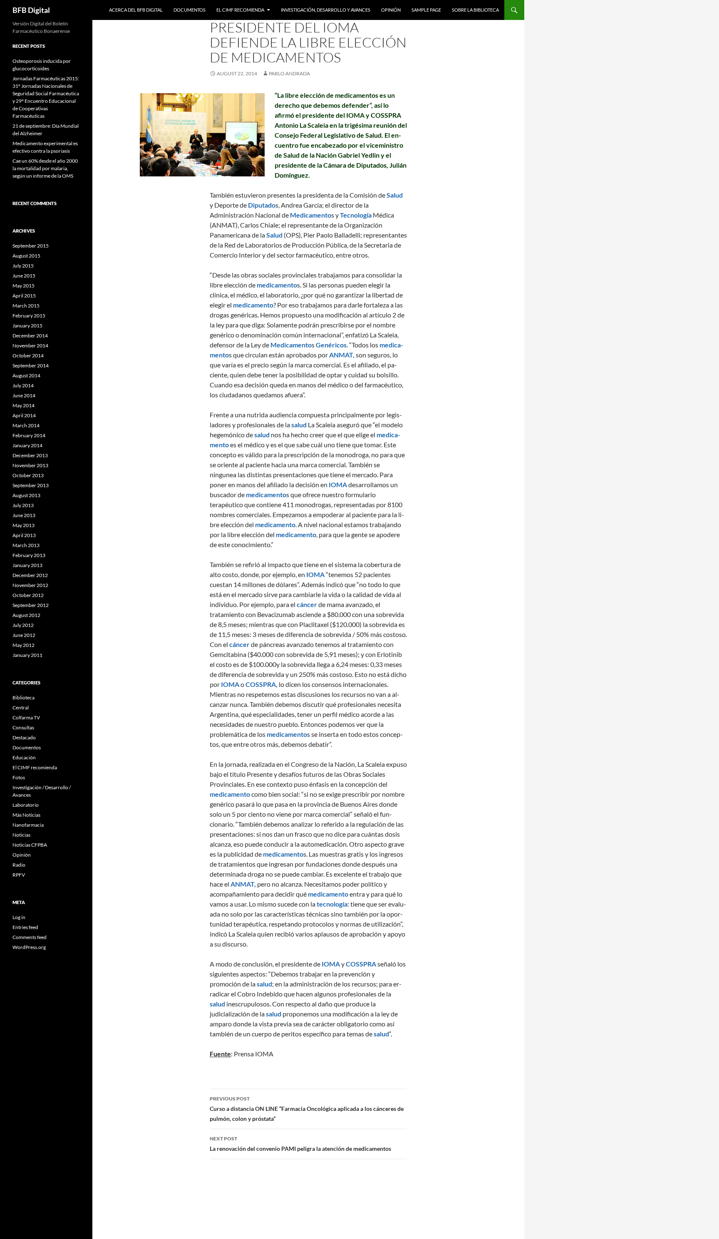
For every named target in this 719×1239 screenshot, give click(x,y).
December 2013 (30, 455)
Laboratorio (25, 805)
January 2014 (27, 445)
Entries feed (25, 927)
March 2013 (26, 545)
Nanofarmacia (28, 825)
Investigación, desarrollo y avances (325, 9)
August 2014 (26, 375)
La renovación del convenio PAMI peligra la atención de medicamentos (300, 1143)
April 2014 (24, 415)
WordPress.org (29, 947)
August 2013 (26, 495)
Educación (24, 757)
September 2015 (30, 246)
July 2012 (23, 625)
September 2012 (30, 605)
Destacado (24, 737)
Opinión (391, 9)
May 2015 (23, 285)
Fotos (18, 777)
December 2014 (30, 335)
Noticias (21, 835)
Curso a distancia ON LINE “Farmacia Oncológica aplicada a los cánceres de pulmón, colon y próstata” (307, 1108)
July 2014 (23, 385)
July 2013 (23, 505)
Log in (18, 917)
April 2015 (24, 295)
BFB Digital (31, 10)
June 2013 (23, 515)
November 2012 (30, 585)
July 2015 (23, 266)
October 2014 (28, 355)
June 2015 (23, 276)
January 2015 (27, 325)
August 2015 (26, 256)
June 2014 (23, 395)
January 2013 (27, 565)
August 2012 (26, 615)
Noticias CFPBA (29, 845)
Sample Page (426, 9)
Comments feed (29, 937)
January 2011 (27, 655)
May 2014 (23, 405)
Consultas (23, 727)
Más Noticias (26, 815)
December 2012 (30, 575)
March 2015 (26, 305)
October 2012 (28, 595)
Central (20, 707)
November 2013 (30, 465)
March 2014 (26, 425)
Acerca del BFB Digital (136, 9)
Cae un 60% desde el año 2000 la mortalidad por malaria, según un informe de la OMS (45, 168)
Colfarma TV (26, 717)
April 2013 (24, 535)
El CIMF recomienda (240, 9)
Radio (18, 865)
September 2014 (30, 365)
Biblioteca (23, 697)
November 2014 (30, 345)
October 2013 (28, 475)
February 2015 (28, 315)
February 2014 (28, 435)
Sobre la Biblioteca (475, 9)
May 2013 (23, 525)
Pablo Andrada (289, 73)
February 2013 (28, 555)
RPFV (18, 875)
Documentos (190, 9)
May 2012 (23, 645)
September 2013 (30, 485)
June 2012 (23, 635)
